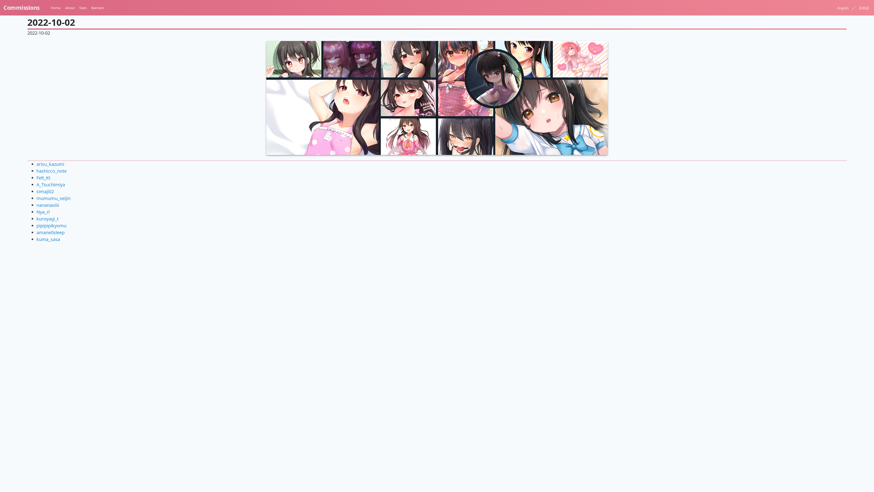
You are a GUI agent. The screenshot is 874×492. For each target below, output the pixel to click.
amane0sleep (50, 232)
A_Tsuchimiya (50, 185)
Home (56, 7)
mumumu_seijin (53, 198)
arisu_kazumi (50, 164)
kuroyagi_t (47, 219)
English (843, 8)
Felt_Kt (43, 178)
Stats (83, 7)
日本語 (864, 8)
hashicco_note (51, 171)
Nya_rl (43, 212)
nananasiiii (47, 205)
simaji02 (45, 191)
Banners (97, 7)
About (70, 7)
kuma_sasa (48, 239)
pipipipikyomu (51, 226)
